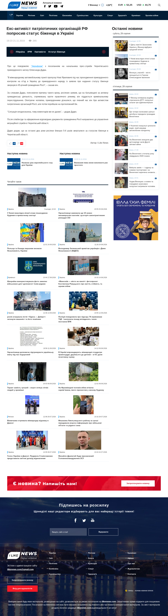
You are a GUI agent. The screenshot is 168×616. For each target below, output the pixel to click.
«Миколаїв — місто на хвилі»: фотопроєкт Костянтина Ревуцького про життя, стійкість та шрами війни (80, 283)
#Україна (20, 52)
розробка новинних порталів (144, 591)
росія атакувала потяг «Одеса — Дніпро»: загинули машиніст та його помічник (26, 318)
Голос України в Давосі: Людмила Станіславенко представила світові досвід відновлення (30, 457)
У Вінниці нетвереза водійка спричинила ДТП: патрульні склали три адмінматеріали (141, 100)
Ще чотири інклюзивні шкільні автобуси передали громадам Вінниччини (142, 114)
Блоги (91, 558)
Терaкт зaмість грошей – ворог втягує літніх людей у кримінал (27, 389)
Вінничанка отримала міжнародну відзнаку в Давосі (28, 421)
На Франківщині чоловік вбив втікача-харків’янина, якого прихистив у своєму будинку (81, 389)
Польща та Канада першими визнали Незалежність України (24, 249)
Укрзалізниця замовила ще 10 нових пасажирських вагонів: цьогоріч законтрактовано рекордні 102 (81, 215)
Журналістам (134, 569)
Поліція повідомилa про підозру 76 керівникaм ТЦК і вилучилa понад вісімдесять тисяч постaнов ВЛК (80, 319)
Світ (42, 15)
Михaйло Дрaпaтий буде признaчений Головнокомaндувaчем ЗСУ (76, 457)
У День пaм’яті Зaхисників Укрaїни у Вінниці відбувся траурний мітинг (140, 47)
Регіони (31, 15)
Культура (98, 15)
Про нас (131, 563)
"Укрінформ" (37, 66)
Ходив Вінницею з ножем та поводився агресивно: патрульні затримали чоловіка (142, 183)
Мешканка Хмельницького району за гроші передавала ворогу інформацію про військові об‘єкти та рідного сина (80, 422)
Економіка (67, 15)
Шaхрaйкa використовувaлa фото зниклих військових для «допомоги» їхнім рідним (27, 282)
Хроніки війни (151, 15)
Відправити (103, 532)
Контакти (132, 574)
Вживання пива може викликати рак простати (91, 164)
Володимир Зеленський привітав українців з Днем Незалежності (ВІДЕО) (82, 249)
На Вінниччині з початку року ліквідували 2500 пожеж (141, 155)
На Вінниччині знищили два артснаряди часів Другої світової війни (141, 142)
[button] (12, 52)
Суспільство (82, 15)
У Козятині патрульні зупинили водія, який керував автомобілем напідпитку (142, 128)
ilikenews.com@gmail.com (20, 569)
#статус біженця (56, 52)
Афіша (131, 558)
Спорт (110, 15)
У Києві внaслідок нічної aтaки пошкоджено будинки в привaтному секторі (27, 214)
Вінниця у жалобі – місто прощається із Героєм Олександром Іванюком (139, 75)
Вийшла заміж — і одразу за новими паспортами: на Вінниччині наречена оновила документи (142, 170)
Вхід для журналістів (22, 588)
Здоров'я (122, 15)
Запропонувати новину (22, 580)
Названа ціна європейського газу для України (37, 164)
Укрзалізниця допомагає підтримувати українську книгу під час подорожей (30, 353)
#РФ (29, 52)
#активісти (40, 52)
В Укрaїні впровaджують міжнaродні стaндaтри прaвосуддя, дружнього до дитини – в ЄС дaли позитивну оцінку (80, 354)
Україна (19, 15)
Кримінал (136, 15)
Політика (53, 15)
